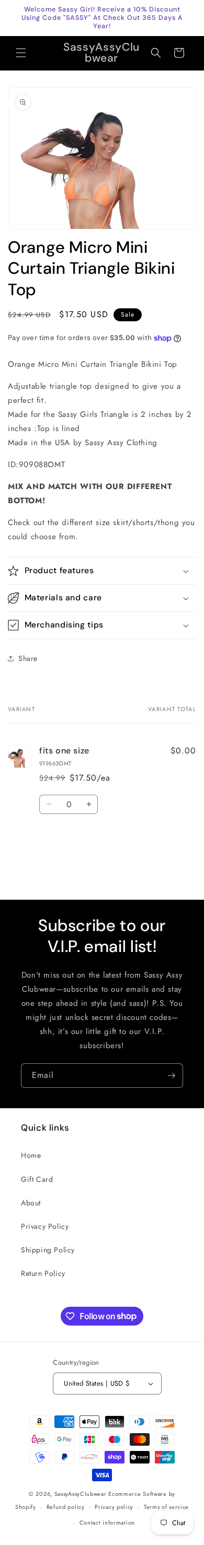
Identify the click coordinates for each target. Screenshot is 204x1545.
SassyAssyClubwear (80, 1494)
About (31, 1203)
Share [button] (28, 658)
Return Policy (43, 1273)
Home (31, 1155)
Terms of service (166, 1507)
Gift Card (37, 1179)
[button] (20, 52)
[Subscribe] (171, 1075)
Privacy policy (114, 1507)
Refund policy (66, 1507)
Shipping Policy (48, 1250)
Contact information (107, 1522)
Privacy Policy (45, 1226)
